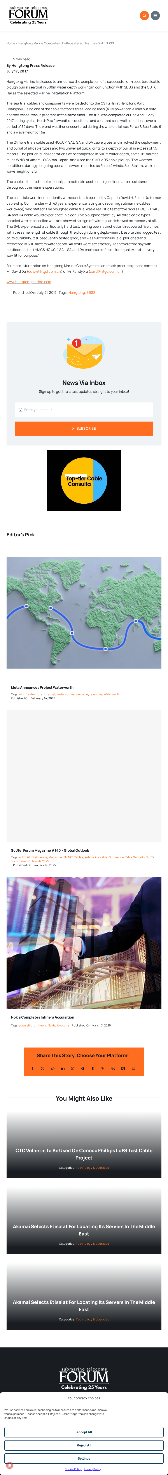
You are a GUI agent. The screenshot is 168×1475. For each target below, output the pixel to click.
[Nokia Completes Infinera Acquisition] (84, 879)
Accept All (84, 1432)
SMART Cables (73, 857)
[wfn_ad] (84, 451)
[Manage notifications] (9, 1465)
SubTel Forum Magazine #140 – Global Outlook (50, 850)
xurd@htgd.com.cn (106, 271)
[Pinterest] (103, 1068)
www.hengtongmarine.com (29, 281)
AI (20, 694)
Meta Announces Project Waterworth (42, 687)
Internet (49, 694)
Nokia (51, 1025)
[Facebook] (32, 1068)
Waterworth (112, 694)
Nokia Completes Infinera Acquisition (42, 1017)
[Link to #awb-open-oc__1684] (155, 15)
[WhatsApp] (72, 1068)
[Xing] (123, 1068)
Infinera (41, 1025)
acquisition (26, 1025)
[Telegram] (82, 1068)
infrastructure (32, 694)
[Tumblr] (93, 1068)
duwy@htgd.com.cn (44, 271)
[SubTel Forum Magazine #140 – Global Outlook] (84, 776)
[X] (42, 1068)
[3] (84, 1366)
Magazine (55, 857)
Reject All (84, 1445)
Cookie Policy (73, 1469)
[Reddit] (53, 1068)
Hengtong (76, 292)
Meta (60, 694)
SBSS (90, 292)
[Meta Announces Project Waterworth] (84, 550)
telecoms (95, 694)
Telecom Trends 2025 (34, 861)
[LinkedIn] (63, 1068)
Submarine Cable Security (127, 857)
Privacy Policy (92, 1469)
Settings (84, 1458)
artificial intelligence (33, 857)
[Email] (133, 1068)
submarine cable (76, 694)
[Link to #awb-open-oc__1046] (144, 15)
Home (11, 43)
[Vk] (113, 1068)
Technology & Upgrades (92, 1168)
